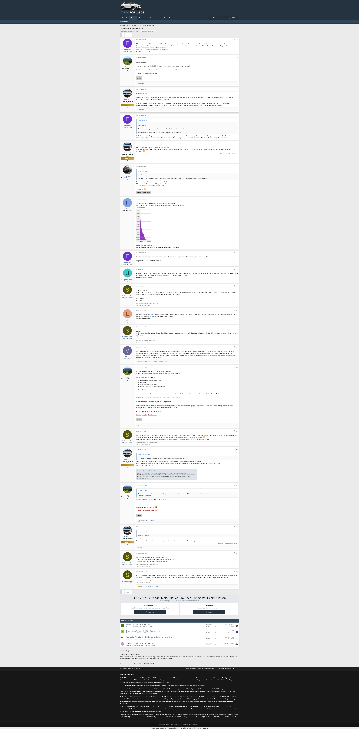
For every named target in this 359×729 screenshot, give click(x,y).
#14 (237, 367)
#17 (237, 485)
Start (234, 668)
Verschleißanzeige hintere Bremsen (148, 471)
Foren (133, 18)
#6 (237, 166)
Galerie (152, 18)
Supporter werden (165, 18)
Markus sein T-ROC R (132, 627)
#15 (237, 431)
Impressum (228, 668)
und (147, 520)
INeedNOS (129, 639)
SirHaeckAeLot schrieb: (144, 454)
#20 (237, 571)
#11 (237, 310)
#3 (237, 89)
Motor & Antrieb (150, 627)
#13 (237, 347)
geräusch (144, 31)
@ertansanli (144, 93)
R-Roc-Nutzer (130, 645)
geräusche (151, 31)
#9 (237, 269)
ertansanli (124, 31)
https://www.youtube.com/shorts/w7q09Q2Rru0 (152, 50)
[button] (146, 18)
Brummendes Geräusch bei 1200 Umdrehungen (143, 631)
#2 (237, 57)
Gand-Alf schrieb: (142, 171)
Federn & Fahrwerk (147, 639)
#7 (237, 199)
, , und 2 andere (148, 586)
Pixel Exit (198, 725)
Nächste (127, 35)
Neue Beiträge (124, 21)
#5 (237, 143)
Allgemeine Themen (149, 645)
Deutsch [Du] (137, 668)
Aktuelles (142, 18)
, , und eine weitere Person (153, 361)
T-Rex (232, 645)
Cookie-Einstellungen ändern (193, 668)
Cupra (232, 626)
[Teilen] (235, 40)
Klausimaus (231, 633)
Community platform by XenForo (174, 725)
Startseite (125, 18)
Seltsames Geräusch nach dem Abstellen (140, 643)
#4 (237, 115)
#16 (237, 449)
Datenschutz (220, 668)
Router (128, 633)
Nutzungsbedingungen (208, 668)
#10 (237, 286)
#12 (237, 327)
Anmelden (210, 612)
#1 (237, 40)
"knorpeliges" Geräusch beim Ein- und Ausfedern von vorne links (149, 637)
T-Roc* (151, 44)
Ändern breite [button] (127, 668)
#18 (237, 527)
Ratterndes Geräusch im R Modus (138, 625)
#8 (237, 252)
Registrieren (151, 612)
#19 (237, 553)
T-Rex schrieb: (141, 120)
